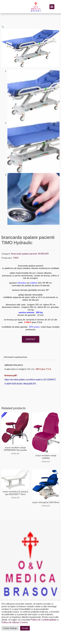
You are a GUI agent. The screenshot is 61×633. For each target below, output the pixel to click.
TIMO (16, 258)
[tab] (30, 357)
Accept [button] (25, 628)
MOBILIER (43, 253)
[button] (51, 6)
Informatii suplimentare (15, 357)
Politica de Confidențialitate (43, 620)
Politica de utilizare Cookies (14, 622)
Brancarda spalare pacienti (24, 253)
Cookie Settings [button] (10, 628)
